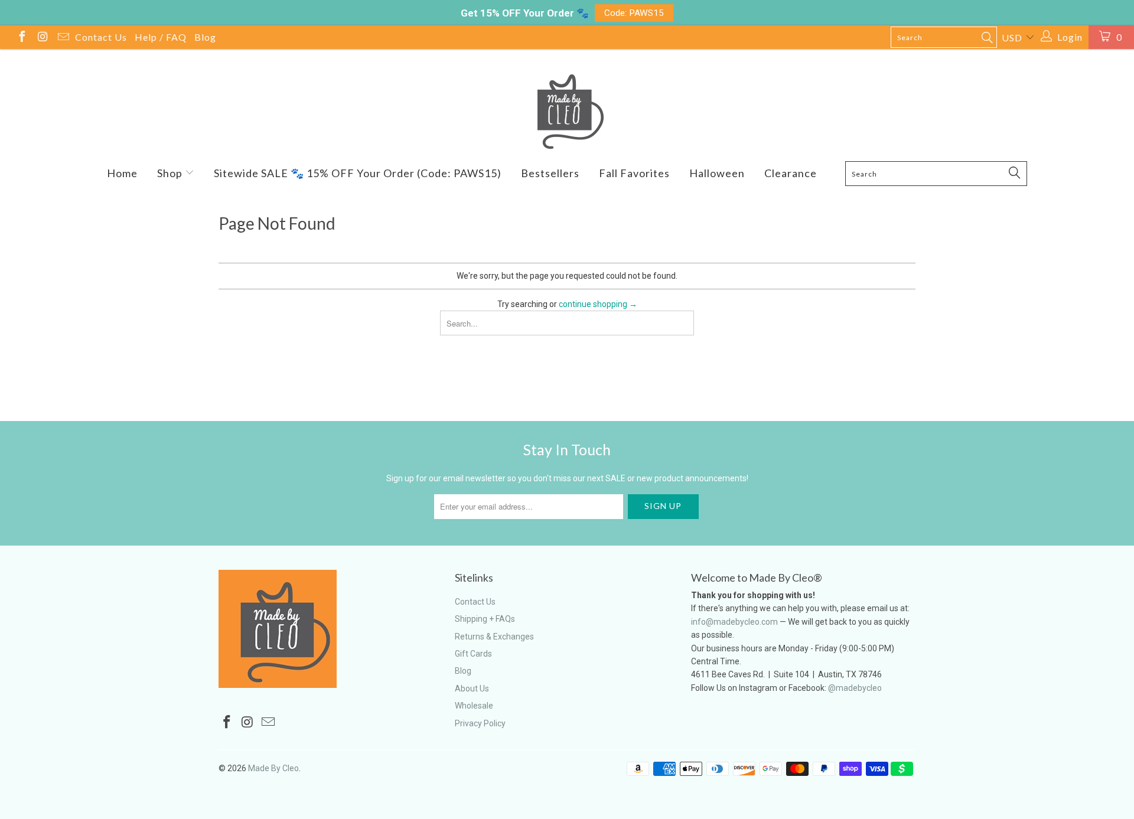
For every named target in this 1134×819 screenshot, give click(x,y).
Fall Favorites (634, 173)
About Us (472, 688)
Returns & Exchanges (494, 636)
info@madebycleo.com (734, 622)
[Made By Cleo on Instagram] (41, 38)
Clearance (790, 173)
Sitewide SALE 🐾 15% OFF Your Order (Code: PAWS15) (357, 173)
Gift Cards (473, 653)
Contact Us (101, 37)
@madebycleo (855, 688)
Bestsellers (550, 173)
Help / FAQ (161, 37)
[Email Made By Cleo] (62, 38)
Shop (171, 173)
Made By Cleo (273, 768)
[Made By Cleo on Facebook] (21, 38)
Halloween (717, 173)
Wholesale (474, 705)
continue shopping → (598, 304)
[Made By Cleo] (567, 111)
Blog (205, 37)
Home (122, 173)
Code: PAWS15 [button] (634, 13)
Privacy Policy (480, 723)
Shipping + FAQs (485, 619)
